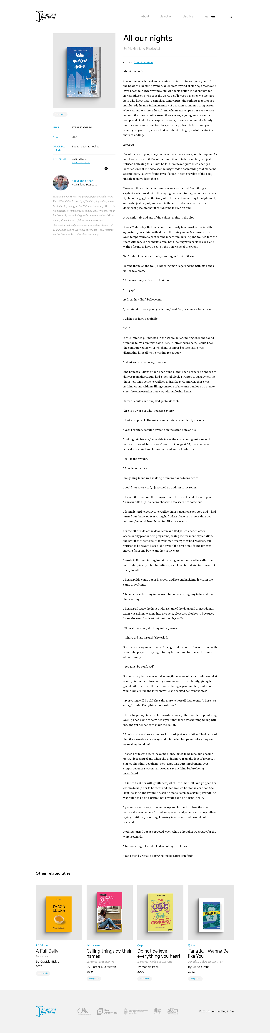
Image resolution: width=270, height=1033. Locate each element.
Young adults (60, 114)
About (145, 16)
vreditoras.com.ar (81, 162)
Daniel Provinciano (143, 62)
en (213, 16)
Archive (188, 16)
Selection (166, 16)
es (206, 16)
